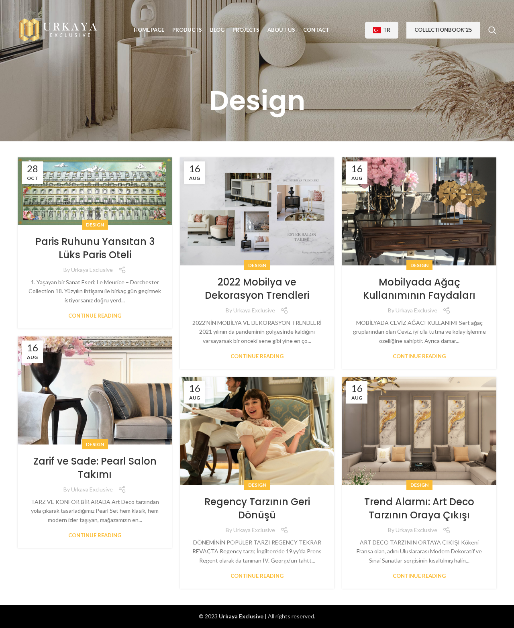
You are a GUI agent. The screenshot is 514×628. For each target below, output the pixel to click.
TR (386, 30)
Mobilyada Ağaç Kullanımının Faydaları (419, 288)
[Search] (492, 30)
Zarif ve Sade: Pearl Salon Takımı (95, 468)
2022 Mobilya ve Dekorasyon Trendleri (257, 288)
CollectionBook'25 (443, 30)
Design (95, 225)
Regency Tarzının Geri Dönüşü (257, 508)
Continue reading (94, 315)
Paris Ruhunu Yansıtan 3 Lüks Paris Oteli (95, 248)
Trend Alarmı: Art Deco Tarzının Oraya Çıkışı (419, 508)
